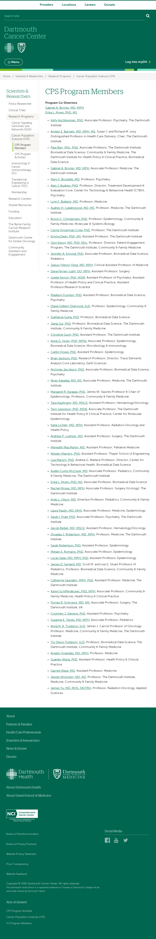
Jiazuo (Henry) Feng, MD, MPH (72, 265)
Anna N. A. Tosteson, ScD (68, 626)
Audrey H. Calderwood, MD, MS (72, 208)
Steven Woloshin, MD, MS (68, 677)
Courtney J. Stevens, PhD (68, 613)
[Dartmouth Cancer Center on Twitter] (126, 840)
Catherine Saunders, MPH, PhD (72, 580)
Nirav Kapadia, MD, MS (66, 380)
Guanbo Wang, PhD (64, 659)
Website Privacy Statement (21, 854)
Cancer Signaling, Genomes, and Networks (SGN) (22, 126)
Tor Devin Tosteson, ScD (68, 642)
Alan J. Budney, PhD (64, 185)
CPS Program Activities (23, 156)
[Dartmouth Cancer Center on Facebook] (108, 840)
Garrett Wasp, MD (63, 670)
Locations (69, 4)
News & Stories (16, 748)
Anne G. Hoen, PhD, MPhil (69, 341)
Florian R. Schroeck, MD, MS (70, 602)
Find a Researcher (20, 103)
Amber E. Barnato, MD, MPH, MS (73, 131)
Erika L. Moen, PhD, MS (61, 112)
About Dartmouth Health (23, 787)
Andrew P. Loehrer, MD (67, 436)
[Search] (148, 16)
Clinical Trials (17, 110)
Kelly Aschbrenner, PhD (67, 120)
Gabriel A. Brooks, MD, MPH (64, 107)
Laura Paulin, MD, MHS (66, 510)
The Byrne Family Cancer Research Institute (20, 228)
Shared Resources (20, 205)
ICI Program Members (19, 923)
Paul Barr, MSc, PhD (64, 147)
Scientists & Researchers (29, 76)
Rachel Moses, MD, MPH (67, 488)
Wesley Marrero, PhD (65, 453)
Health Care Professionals (23, 732)
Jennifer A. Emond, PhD (67, 254)
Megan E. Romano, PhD (67, 551)
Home (6, 76)
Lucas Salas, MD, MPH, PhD (69, 558)
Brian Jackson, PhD (64, 358)
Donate (109, 4)
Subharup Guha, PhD (65, 317)
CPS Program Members (23, 146)
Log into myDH (136, 62)
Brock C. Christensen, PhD (69, 219)
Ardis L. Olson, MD (63, 499)
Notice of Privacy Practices (21, 844)
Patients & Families (19, 724)
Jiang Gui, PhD (61, 323)
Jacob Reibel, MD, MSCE (68, 528)
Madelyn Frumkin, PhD (66, 295)
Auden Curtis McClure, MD (69, 471)
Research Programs (60, 76)
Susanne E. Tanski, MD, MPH (70, 620)
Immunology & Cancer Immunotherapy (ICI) (21, 168)
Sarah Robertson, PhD (66, 545)
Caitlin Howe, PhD (63, 352)
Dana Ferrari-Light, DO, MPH (70, 271)
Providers (46, 4)
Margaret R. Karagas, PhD (68, 392)
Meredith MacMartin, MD (68, 447)
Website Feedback (16, 874)
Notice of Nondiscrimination (22, 834)
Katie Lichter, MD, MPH (67, 425)
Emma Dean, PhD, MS (66, 236)
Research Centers (20, 198)
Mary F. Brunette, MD (65, 179)
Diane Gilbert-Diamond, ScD (70, 306)
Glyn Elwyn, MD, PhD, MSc (69, 242)
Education (15, 218)
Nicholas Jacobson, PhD (67, 369)
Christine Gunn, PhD (65, 334)
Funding (14, 211)
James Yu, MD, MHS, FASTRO (71, 688)
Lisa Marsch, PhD (62, 460)
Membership (19, 192)
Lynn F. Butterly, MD (64, 201)
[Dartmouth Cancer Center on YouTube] (117, 840)
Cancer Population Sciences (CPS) (95, 76)
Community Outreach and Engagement (17, 251)
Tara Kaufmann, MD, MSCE (69, 403)
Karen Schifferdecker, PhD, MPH (73, 591)
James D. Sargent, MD (66, 564)
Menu (15, 62)
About (10, 716)
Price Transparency (17, 864)
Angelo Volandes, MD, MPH (69, 653)
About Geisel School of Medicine (28, 795)
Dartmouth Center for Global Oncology (22, 239)
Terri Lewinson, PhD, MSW (69, 409)
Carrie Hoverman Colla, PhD (70, 230)
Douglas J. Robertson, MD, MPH (73, 534)
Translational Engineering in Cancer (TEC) (20, 183)
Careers (90, 4)
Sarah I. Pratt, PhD (63, 517)
